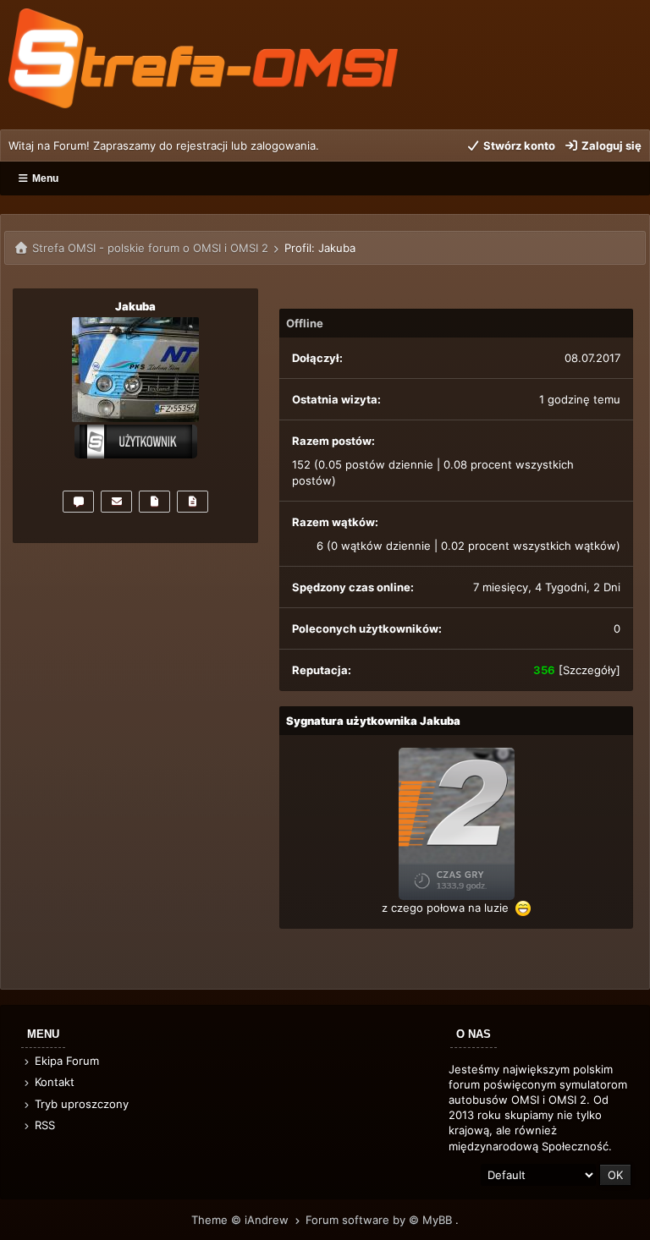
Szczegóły (589, 670)
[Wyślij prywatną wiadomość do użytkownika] (78, 502)
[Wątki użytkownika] (192, 502)
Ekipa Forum (65, 1060)
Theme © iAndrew (241, 1219)
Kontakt (52, 1082)
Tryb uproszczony (80, 1104)
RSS (43, 1125)
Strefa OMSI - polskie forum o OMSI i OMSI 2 (150, 248)
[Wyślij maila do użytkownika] (116, 502)
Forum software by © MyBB (380, 1219)
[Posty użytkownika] (154, 502)
